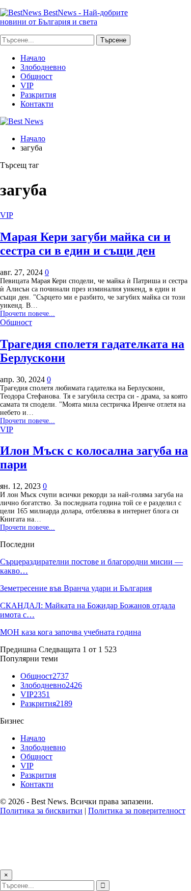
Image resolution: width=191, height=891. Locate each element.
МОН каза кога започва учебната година (70, 632)
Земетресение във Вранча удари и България (76, 588)
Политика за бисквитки (41, 810)
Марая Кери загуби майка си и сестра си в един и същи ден (85, 243)
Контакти (36, 104)
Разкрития (38, 94)
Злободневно (43, 67)
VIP (27, 85)
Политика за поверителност (136, 810)
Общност (36, 76)
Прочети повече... (27, 313)
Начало (32, 58)
